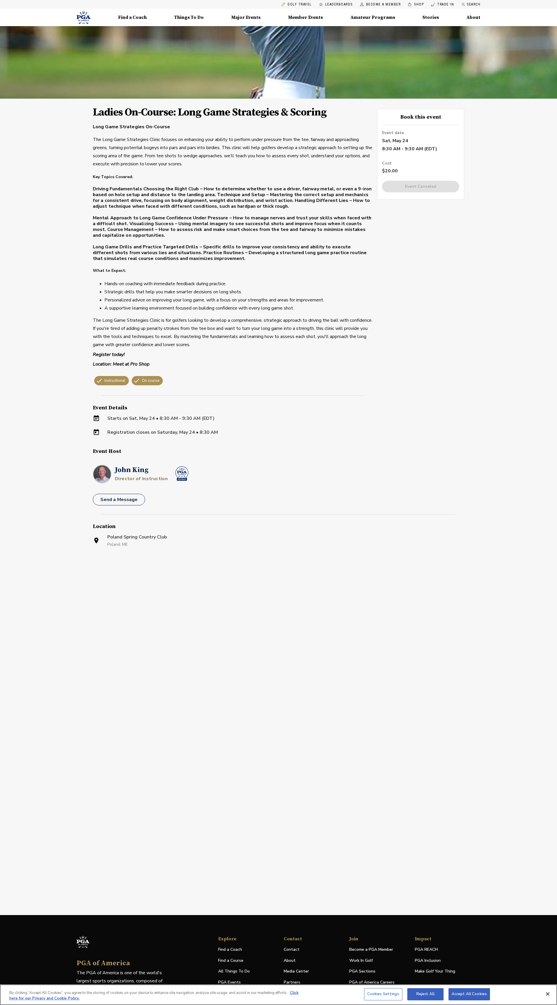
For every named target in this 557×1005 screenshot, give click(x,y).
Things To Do (189, 17)
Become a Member (383, 4)
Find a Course (230, 960)
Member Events (305, 17)
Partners (292, 982)
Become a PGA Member (371, 949)
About (473, 17)
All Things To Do (234, 971)
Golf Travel (299, 4)
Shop (416, 4)
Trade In (442, 4)
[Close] (547, 994)
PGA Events (229, 982)
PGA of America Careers (372, 982)
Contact (291, 949)
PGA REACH (426, 950)
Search (473, 4)
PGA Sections (362, 971)
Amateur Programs (372, 17)
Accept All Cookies (469, 994)
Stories (430, 17)
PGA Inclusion (428, 960)
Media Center (296, 971)
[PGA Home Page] (84, 17)
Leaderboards (339, 4)
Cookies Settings (383, 994)
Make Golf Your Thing (435, 971)
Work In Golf (361, 960)
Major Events (246, 17)
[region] (278, 994)
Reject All (425, 994)
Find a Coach (132, 17)
